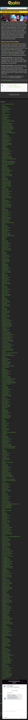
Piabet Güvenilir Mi (6, 518)
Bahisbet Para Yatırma (6, 184)
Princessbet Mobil (5, 531)
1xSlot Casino (5, 115)
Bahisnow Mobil (5, 195)
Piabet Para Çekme (6, 520)
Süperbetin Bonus (5, 595)
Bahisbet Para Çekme (6, 183)
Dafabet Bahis (5, 358)
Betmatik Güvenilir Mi (6, 268)
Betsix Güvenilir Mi (5, 312)
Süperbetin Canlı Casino (7, 596)
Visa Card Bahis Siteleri (6, 675)
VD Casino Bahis (5, 665)
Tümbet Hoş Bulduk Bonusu (7, 655)
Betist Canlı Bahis (5, 255)
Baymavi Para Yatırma (6, 218)
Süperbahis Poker (5, 589)
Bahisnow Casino (5, 192)
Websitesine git (17, 86)
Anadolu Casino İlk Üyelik (7, 126)
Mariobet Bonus (5, 466)
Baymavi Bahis (5, 209)
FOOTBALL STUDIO (6, 384)
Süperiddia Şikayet (6, 613)
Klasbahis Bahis (5, 436)
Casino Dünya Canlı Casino (7, 334)
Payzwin (4, 509)
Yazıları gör (11, 86)
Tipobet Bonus (5, 638)
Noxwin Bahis (5, 493)
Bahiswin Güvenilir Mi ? (6, 204)
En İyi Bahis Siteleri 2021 (7, 380)
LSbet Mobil (4, 457)
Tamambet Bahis (5, 626)
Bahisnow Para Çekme (6, 196)
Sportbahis (4, 569)
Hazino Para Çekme (6, 405)
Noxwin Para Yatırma (6, 502)
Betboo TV (4, 238)
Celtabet (4, 351)
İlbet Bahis (4, 420)
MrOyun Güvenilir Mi (6, 487)
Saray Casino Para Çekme (7, 556)
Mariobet (4, 463)
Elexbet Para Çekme (6, 376)
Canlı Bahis (4, 328)
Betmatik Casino (5, 266)
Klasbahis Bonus (5, 437)
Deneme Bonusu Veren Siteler (8, 365)
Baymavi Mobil (5, 216)
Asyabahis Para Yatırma (7, 157)
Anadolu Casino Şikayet (7, 131)
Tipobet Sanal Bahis (6, 645)
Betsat (3, 296)
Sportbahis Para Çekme (7, 575)
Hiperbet (4, 408)
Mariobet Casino (5, 468)
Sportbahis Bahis (5, 570)
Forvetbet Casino (5, 390)
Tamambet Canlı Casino (7, 629)
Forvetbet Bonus (5, 388)
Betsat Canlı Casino (6, 302)
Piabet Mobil (4, 519)
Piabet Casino (5, 517)
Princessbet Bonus (6, 526)
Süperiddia (4, 604)
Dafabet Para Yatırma (6, 363)
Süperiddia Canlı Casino (7, 608)
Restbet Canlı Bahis (6, 539)
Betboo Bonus (5, 226)
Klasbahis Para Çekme (6, 444)
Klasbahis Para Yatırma (6, 445)
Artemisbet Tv (5, 145)
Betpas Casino (5, 278)
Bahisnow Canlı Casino (6, 191)
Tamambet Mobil (5, 632)
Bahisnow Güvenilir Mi (6, 194)
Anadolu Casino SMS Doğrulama (8, 132)
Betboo (3, 223)
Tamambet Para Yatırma (7, 635)
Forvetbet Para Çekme (6, 394)
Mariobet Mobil (5, 471)
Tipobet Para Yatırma (6, 644)
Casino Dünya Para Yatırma (7, 341)
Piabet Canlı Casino (6, 515)
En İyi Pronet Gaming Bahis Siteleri (9, 382)
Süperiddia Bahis (5, 605)
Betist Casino (4, 257)
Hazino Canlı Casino (6, 399)
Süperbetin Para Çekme (7, 600)
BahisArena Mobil (5, 173)
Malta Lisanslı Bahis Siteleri (7, 462)
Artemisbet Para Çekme (6, 143)
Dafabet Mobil (5, 360)
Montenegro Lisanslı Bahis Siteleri (9, 480)
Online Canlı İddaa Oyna (7, 505)
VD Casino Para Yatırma (7, 674)
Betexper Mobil (5, 247)
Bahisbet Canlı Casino (6, 180)
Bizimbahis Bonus (5, 319)
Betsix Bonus (4, 309)
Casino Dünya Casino (6, 335)
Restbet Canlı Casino (6, 540)
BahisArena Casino (6, 171)
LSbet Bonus (4, 451)
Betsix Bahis (4, 308)
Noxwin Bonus (5, 494)
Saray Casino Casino (6, 552)
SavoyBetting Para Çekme (7, 566)
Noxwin (3, 492)
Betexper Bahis (5, 240)
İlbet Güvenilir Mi (5, 425)
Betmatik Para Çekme (6, 270)
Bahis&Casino (5, 165)
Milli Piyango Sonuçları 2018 (7, 476)
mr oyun (3, 481)
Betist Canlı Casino (6, 256)
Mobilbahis (4, 477)
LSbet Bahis (4, 450)
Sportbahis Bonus (5, 571)
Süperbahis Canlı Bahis (6, 582)
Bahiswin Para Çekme (6, 205)
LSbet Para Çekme (6, 458)
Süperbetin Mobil (5, 599)
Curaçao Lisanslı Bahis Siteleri (8, 355)
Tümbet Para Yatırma (6, 659)
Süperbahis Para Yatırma (7, 588)
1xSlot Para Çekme (6, 119)
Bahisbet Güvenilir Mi (6, 182)
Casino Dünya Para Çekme (7, 339)
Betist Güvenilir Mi (5, 259)
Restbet (3, 535)
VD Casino (4, 664)
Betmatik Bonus (5, 265)
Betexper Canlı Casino (6, 243)
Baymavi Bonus (5, 210)
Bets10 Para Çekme (6, 294)
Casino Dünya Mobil (6, 338)
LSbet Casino (5, 454)
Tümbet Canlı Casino (6, 651)
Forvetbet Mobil (5, 393)
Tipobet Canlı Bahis (6, 639)
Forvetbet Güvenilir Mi (6, 391)
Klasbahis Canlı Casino (6, 438)
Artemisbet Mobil (5, 141)
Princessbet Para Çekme (7, 532)
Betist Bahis (4, 252)
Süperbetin (4, 592)
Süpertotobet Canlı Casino (7, 618)
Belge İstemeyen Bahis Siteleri (8, 222)
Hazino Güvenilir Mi (6, 402)
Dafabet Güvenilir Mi (6, 359)
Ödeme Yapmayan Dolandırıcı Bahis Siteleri (10, 504)
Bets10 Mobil (4, 292)
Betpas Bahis (4, 274)
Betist (3, 251)
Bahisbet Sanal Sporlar (6, 186)
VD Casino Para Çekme (7, 673)
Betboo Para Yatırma (6, 234)
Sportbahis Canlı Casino (7, 573)
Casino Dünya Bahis (6, 332)
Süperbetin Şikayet (6, 602)
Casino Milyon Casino (6, 346)
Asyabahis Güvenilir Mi (6, 153)
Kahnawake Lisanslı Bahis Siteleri (9, 432)
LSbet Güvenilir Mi (5, 455)
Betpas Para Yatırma (6, 283)
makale (3, 461)
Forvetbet (4, 385)
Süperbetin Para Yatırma (7, 601)
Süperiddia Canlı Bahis (6, 606)
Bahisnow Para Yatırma (6, 197)
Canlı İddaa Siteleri (6, 329)
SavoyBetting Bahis (6, 558)
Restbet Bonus (5, 537)
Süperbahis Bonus (5, 580)
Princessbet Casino (6, 528)
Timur (4, 80)
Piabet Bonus (4, 514)
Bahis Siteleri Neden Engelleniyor (8, 162)
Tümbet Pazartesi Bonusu (7, 660)
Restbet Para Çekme (6, 544)
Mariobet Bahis (5, 464)
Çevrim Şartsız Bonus (6, 354)
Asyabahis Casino (5, 152)
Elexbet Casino (5, 372)
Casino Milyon (5, 342)
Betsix (3, 307)
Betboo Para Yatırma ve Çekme (8, 235)
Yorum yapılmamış (9, 80)
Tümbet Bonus (5, 648)
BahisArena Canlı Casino (7, 170)
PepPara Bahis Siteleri (6, 510)
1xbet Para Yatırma (6, 111)
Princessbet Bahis (5, 524)
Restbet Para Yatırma (6, 545)
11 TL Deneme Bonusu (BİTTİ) (8, 104)
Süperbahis (4, 578)
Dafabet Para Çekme (6, 362)
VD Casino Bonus (5, 666)
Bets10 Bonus (5, 287)
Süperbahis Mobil (5, 586)
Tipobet (3, 636)
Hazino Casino (5, 401)
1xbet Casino (4, 110)
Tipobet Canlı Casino (6, 640)
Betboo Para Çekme (6, 233)
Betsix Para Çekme (6, 315)
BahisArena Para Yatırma (7, 175)
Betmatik (4, 263)
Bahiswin (4, 199)
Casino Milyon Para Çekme (7, 349)
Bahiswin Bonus (5, 200)
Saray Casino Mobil (6, 554)
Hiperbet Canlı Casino (6, 412)
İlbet (3, 419)
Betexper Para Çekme (6, 248)
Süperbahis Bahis (5, 579)
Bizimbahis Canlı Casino (7, 320)
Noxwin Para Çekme (6, 501)
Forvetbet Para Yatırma (6, 395)
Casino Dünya (5, 330)
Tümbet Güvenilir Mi (6, 653)
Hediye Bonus (5, 407)
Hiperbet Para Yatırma (6, 416)
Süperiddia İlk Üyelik (6, 610)
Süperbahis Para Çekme (7, 587)
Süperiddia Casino (6, 609)
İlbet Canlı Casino (5, 423)
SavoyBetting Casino (6, 562)
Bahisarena (4, 166)
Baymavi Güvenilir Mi (6, 214)
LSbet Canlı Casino (6, 453)
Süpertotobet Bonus (6, 617)
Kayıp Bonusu (5, 433)
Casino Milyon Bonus (6, 343)
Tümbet (3, 647)
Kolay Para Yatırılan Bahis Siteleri (8, 446)
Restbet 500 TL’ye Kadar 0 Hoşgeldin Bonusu (11, 536)
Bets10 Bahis (4, 286)
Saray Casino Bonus (6, 549)
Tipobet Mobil (5, 643)
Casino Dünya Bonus (6, 333)
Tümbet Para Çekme (6, 657)
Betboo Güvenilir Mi (6, 230)
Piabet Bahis (4, 513)
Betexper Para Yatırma (6, 250)
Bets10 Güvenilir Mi (6, 291)
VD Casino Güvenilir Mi (6, 670)
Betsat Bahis (4, 298)
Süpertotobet (4, 614)
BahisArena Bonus (6, 169)
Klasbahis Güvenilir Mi (6, 441)
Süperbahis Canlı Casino (7, 583)
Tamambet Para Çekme (6, 634)
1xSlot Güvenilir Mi (6, 117)
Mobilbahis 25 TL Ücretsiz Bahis (8, 479)
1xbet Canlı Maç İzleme (6, 109)
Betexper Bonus (5, 242)
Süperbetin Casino (6, 597)
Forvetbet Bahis (5, 386)
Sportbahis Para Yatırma (7, 576)
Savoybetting (4, 557)
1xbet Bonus (4, 106)
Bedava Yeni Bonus (6, 221)
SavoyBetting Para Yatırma (7, 567)
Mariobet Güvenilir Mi (6, 470)
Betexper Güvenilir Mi (6, 246)
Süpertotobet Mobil (6, 621)
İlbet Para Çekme (5, 428)
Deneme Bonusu (5, 364)
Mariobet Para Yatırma (6, 474)
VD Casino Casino (5, 669)
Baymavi (4, 208)
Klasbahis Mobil (5, 442)
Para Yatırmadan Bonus (6, 507)
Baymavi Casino (5, 213)
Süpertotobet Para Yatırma (7, 623)
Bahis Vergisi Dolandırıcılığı (7, 164)
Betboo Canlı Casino (6, 227)
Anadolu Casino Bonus (6, 124)
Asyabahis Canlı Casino (7, 151)
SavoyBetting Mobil (6, 565)
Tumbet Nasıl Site (5, 656)
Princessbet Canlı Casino (7, 527)
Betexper (4, 239)
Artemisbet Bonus (5, 136)
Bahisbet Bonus (5, 179)
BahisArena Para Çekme (7, 174)
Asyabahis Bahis (5, 148)
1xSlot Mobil (4, 118)
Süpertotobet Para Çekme (7, 622)
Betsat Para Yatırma (6, 306)
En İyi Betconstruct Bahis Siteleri (8, 381)
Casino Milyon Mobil (6, 347)
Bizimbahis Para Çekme (7, 324)
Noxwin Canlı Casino (6, 496)
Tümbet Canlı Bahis (6, 649)
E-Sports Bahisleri (5, 367)
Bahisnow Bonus (5, 190)
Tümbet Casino (5, 652)
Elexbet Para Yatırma (6, 377)
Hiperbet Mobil (5, 414)
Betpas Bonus (5, 276)
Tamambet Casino (5, 630)
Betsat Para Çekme (6, 304)
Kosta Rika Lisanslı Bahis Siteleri (8, 447)
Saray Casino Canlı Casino (7, 550)
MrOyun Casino (5, 485)
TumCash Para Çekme (6, 662)
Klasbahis (4, 434)
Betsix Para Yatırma (6, 316)
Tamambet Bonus (5, 627)
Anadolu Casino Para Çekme (8, 127)
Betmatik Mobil (5, 269)
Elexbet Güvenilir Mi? (6, 373)
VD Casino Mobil (5, 672)
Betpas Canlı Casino (6, 277)
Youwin (3, 678)
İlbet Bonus (4, 421)
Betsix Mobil (4, 313)
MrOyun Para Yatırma (6, 490)
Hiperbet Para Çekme (6, 415)
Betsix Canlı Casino (6, 311)
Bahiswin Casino (5, 203)
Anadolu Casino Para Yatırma (8, 128)
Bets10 (3, 285)
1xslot (3, 113)
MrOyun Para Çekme (6, 489)
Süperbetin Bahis (5, 593)
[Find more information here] (14, 699)
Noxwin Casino (5, 497)
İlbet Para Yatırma (5, 429)
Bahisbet (4, 177)
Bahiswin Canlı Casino (6, 201)
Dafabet (3, 356)
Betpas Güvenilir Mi (6, 279)
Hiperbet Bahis (5, 410)
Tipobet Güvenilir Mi (6, 642)
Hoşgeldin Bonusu (5, 418)
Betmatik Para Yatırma (6, 272)
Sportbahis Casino (5, 574)
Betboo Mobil (4, 231)
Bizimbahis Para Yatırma (7, 325)
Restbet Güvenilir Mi (6, 543)
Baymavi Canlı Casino (6, 212)
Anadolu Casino (5, 122)
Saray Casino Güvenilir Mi (7, 553)
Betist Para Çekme (5, 260)
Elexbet (3, 368)
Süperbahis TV (5, 591)
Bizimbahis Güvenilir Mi (6, 322)
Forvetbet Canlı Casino (6, 389)
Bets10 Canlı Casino (6, 289)
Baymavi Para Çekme (6, 217)
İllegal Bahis (4, 431)
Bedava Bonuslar (5, 220)
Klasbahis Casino (5, 440)
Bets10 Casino (5, 290)
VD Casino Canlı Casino (7, 668)
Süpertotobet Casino (6, 619)
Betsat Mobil (4, 303)
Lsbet (3, 449)
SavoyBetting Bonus (6, 560)
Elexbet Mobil (5, 375)
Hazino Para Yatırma (6, 406)
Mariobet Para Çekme (6, 472)
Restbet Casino (5, 541)
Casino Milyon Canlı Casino (7, 345)
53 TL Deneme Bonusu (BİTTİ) (8, 121)
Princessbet (4, 523)
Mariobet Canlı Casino (6, 467)
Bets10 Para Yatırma (6, 295)
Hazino (3, 397)
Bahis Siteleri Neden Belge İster (8, 161)
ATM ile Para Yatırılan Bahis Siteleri (9, 158)
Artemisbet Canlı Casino (7, 138)
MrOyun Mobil (5, 488)
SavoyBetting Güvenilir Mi (7, 563)
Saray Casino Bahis (6, 548)
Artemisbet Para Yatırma (7, 144)
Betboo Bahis (4, 225)
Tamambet (4, 625)
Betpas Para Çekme (6, 282)
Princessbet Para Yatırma (7, 533)
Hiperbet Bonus (5, 411)
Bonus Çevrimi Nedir (6, 326)
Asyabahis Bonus (5, 149)
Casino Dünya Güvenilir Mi (7, 337)
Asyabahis (4, 147)
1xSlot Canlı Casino (6, 114)
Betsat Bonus (4, 299)
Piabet (3, 511)
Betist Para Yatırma (6, 261)
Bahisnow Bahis (5, 188)
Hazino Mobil (4, 403)
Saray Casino (5, 546)
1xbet (3, 105)
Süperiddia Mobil (5, 612)
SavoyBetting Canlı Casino (7, 561)
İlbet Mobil (4, 427)
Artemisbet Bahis (5, 135)
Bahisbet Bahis (5, 178)
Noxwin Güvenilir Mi (6, 498)
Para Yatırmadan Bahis (6, 506)
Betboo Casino (5, 229)
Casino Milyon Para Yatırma (7, 350)
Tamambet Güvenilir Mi (6, 631)
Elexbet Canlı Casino (6, 371)
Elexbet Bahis (5, 369)
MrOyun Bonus (5, 483)
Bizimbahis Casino (6, 321)
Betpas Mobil (4, 281)
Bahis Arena (4, 160)
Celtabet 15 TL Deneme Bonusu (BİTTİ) (10, 352)
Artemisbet (4, 134)
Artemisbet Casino (5, 139)
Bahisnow (4, 187)
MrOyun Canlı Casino (6, 484)
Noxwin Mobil (5, 500)
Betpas (3, 273)
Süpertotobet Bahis (6, 616)
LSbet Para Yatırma (6, 459)
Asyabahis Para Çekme (6, 156)
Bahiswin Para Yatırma (6, 207)
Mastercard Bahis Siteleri (7, 475)
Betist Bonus (4, 253)
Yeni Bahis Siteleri (5, 677)
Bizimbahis (4, 317)
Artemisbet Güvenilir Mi (6, 140)
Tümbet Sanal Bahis (6, 661)
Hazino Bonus (5, 398)
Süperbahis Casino (6, 584)
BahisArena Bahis (5, 167)
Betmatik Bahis (5, 264)
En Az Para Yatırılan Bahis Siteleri (8, 378)
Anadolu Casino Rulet (6, 130)
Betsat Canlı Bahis (5, 300)
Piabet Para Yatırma (6, 522)
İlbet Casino (4, 424)
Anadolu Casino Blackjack (7, 123)
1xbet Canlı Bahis (5, 108)
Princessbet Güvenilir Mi (7, 530)
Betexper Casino (5, 244)
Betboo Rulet (4, 236)
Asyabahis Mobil (5, 154)
